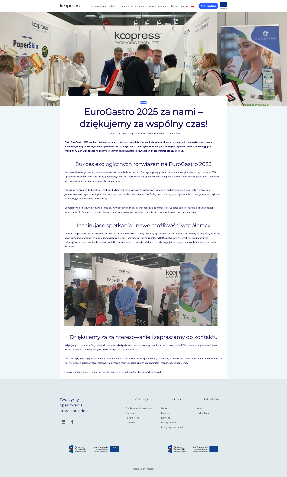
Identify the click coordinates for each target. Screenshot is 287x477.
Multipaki (131, 412)
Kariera (174, 5)
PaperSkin (131, 422)
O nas (164, 408)
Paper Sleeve (132, 417)
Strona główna (98, 5)
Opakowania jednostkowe (139, 408)
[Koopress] (70, 6)
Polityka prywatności (172, 427)
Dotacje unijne (168, 422)
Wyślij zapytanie (208, 6)
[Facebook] (72, 422)
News (143, 102)
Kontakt (185, 5)
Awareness (163, 5)
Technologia (203, 412)
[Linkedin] (63, 422)
